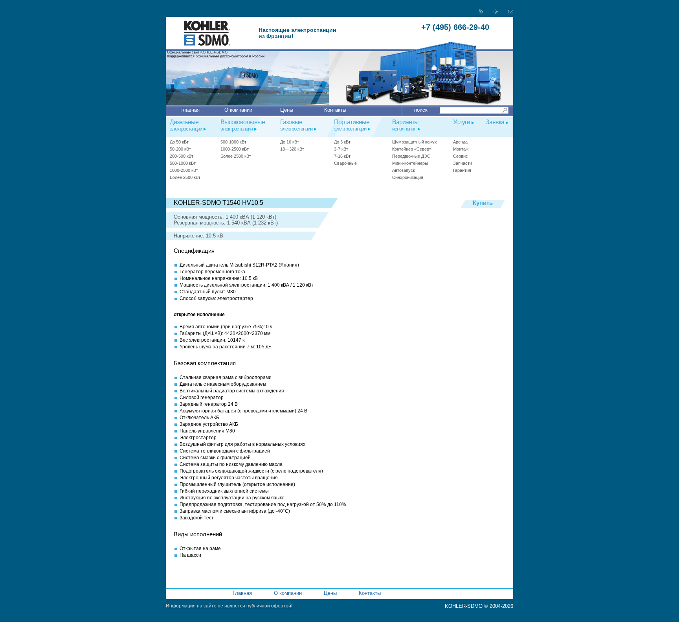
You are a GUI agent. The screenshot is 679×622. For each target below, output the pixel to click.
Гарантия (462, 170)
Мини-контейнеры (410, 163)
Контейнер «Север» (411, 149)
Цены (286, 110)
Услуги (461, 122)
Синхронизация (407, 177)
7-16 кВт (342, 156)
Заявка (495, 122)
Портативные (351, 125)
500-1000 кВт (183, 163)
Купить (483, 203)
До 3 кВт (342, 142)
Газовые (296, 125)
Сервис (460, 156)
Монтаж (460, 149)
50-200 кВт (180, 149)
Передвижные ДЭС (411, 156)
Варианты (405, 125)
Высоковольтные (242, 125)
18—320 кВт (292, 149)
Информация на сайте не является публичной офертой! (229, 606)
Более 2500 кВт (185, 177)
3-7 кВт (341, 149)
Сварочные (345, 163)
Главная (190, 110)
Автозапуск (403, 170)
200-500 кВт (181, 156)
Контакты (335, 110)
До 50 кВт (179, 142)
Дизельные (186, 125)
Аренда (460, 142)
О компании (238, 110)
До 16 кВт (289, 142)
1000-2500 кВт (184, 170)
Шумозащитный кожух (414, 142)
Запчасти (462, 163)
